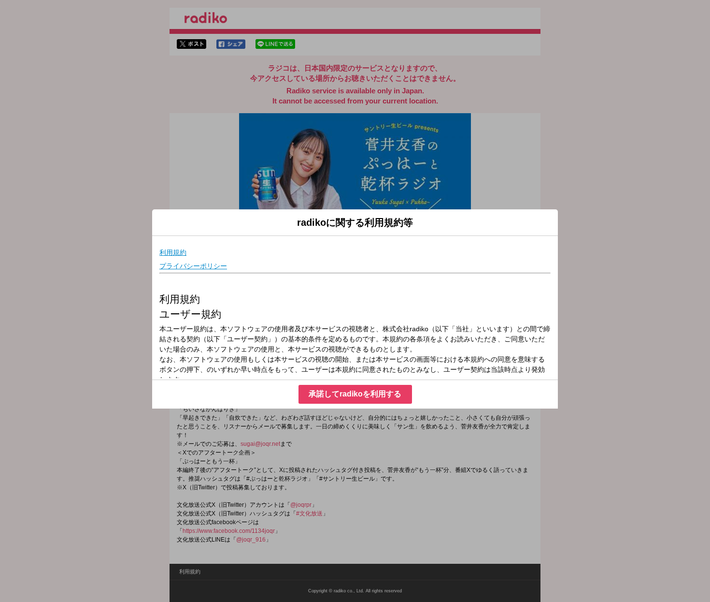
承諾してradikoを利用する (355, 394)
